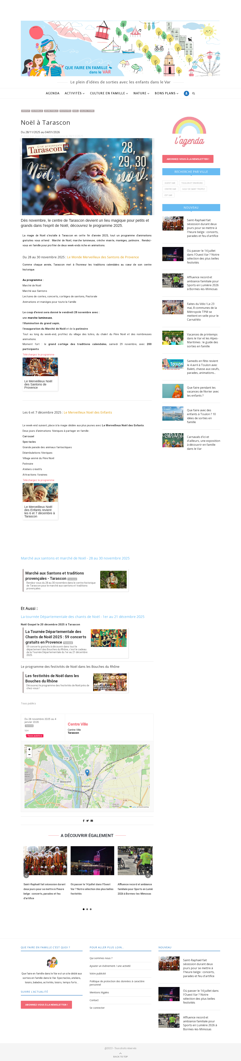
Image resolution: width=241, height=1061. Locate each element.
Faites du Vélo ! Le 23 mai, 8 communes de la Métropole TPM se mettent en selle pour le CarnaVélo (203, 312)
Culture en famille (107, 93)
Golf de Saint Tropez (193, 189)
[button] (87, 772)
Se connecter (97, 1007)
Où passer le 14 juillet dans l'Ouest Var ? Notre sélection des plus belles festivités (92, 889)
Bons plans (165, 93)
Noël (75, 111)
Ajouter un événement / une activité (110, 966)
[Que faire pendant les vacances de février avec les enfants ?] (172, 391)
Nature (139, 93)
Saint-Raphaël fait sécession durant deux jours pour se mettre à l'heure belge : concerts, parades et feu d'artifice (202, 228)
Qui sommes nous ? (101, 958)
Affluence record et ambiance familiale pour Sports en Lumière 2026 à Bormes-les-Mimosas (136, 889)
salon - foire (87, 111)
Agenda (52, 93)
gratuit (25, 111)
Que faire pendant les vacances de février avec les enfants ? (203, 391)
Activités (73, 93)
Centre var (170, 189)
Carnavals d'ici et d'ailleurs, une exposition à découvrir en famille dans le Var (203, 443)
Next (148, 875)
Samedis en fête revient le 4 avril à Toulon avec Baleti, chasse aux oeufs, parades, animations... (203, 367)
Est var (168, 195)
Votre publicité (98, 973)
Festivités (65, 111)
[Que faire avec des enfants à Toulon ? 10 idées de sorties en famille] (172, 413)
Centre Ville (78, 724)
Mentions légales (99, 992)
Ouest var (170, 183)
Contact (94, 1000)
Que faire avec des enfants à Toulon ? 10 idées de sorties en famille (201, 416)
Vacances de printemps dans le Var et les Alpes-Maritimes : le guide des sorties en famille (202, 340)
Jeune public (51, 111)
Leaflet (134, 807)
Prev (26, 875)
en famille (37, 111)
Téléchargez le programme (39, 354)
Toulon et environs (192, 183)
